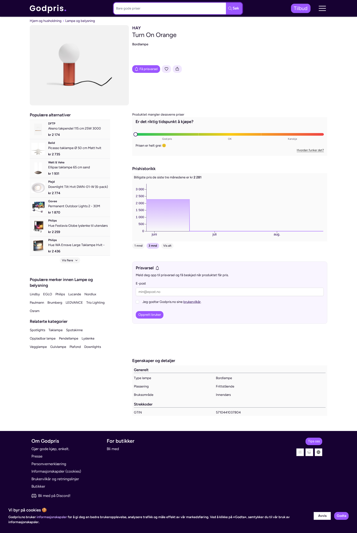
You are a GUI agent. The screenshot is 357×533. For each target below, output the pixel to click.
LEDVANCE (74, 303)
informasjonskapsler (52, 517)
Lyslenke (88, 338)
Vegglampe (38, 347)
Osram (34, 311)
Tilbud (301, 8)
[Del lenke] (177, 69)
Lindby (35, 294)
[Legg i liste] (166, 69)
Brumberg (54, 303)
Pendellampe (68, 338)
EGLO (47, 294)
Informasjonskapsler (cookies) (56, 471)
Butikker (38, 486)
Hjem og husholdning (46, 21)
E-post (141, 283)
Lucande (74, 294)
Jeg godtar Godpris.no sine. (171, 302)
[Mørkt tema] (309, 452)
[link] (48, 8)
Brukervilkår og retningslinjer (55, 479)
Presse (36, 456)
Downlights (92, 347)
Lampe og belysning (80, 21)
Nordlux (90, 294)
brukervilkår (192, 302)
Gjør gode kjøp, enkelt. (50, 449)
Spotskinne (74, 330)
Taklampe (56, 330)
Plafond (75, 347)
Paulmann (37, 303)
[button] (322, 8)
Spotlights (37, 330)
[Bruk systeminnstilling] (318, 452)
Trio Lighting (95, 303)
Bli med (113, 449)
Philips (60, 294)
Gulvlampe (58, 347)
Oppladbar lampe (43, 338)
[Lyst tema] (300, 452)
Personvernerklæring (48, 464)
